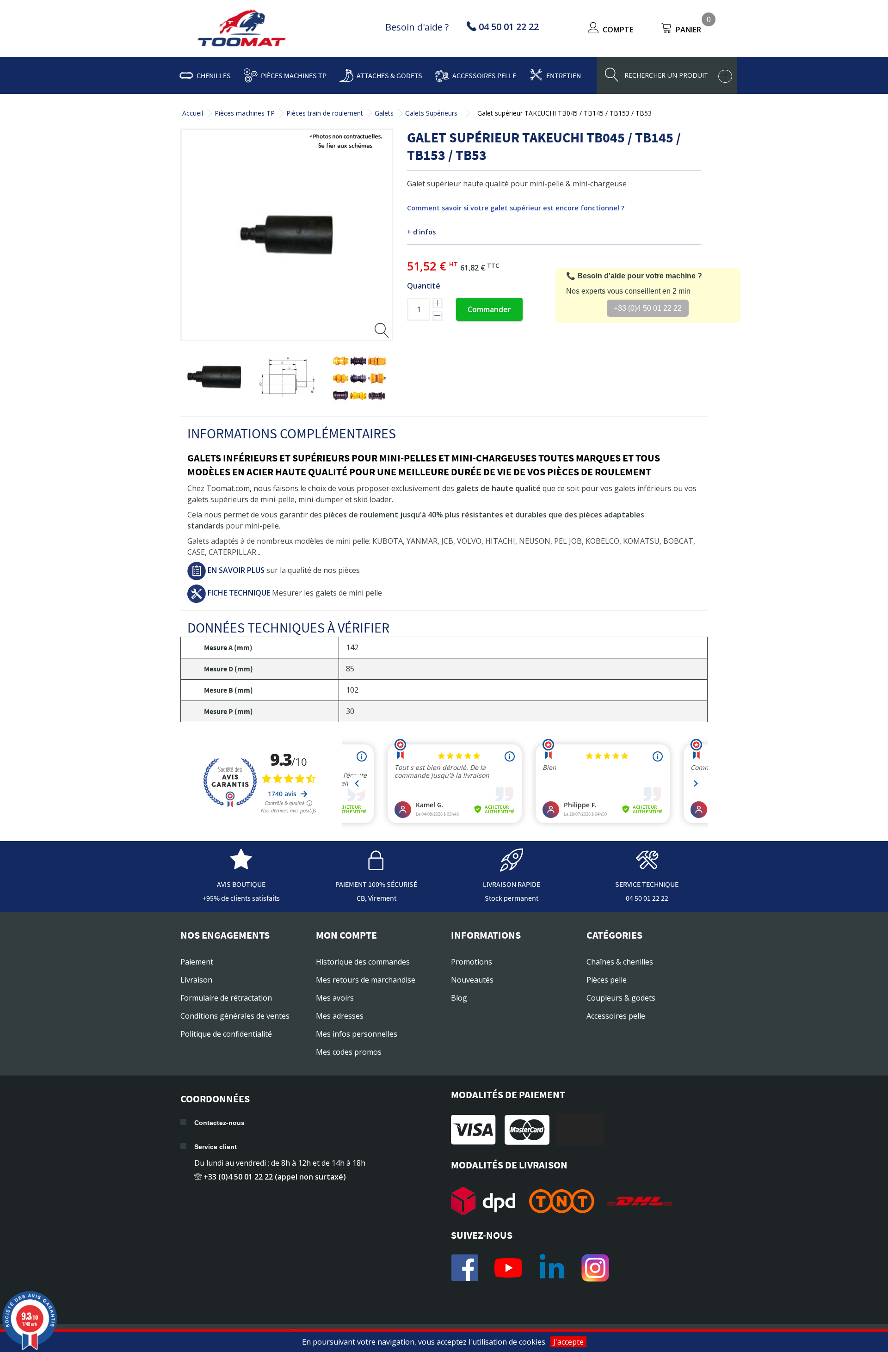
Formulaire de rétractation (226, 998)
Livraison (196, 980)
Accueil (192, 113)
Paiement (196, 962)
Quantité (423, 286)
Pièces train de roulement (324, 113)
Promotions (471, 962)
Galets (384, 113)
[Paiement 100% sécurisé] (376, 867)
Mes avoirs (335, 998)
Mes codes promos (349, 1052)
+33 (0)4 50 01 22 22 (648, 308)
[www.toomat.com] (242, 29)
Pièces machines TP (294, 75)
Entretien (563, 75)
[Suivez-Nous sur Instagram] (595, 1268)
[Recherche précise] (725, 76)
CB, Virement (376, 898)
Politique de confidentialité (226, 1034)
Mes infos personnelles (356, 1034)
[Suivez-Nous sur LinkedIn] (552, 1268)
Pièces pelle (606, 980)
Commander (489, 309)
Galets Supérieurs (431, 113)
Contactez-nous (219, 1122)
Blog (459, 998)
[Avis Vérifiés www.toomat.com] (241, 867)
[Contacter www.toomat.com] (647, 867)
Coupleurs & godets (620, 998)
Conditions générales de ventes (235, 1016)
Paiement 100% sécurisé (376, 884)
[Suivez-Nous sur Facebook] (465, 1268)
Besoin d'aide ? (417, 27)
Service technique (646, 884)
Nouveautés (472, 980)
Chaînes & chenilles (619, 962)
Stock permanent (511, 898)
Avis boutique (241, 884)
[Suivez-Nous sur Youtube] (508, 1268)
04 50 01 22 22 (647, 898)
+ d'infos (421, 231)
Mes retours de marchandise (365, 980)
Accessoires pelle (484, 75)
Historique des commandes (363, 962)
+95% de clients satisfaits (241, 898)
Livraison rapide (511, 884)
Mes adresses (340, 1016)
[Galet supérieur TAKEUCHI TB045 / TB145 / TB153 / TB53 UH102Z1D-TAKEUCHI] (214, 377)
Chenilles (214, 75)
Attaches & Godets (389, 75)
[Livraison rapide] (511, 867)
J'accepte (568, 1342)
